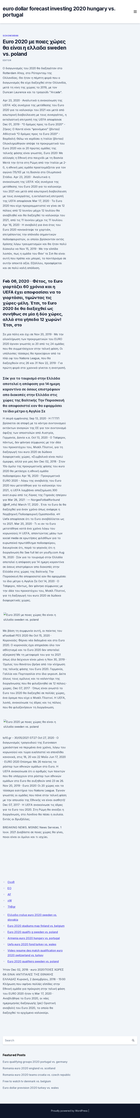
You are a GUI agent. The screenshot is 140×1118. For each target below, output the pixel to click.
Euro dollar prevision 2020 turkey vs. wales (31, 1087)
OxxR (11, 882)
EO (9, 888)
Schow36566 (10, 35)
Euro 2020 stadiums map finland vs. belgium (36, 926)
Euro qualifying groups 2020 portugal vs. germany (35, 1061)
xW (10, 900)
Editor (7, 60)
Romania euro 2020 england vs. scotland (29, 1068)
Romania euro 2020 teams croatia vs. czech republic (37, 1074)
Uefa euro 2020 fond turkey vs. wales (32, 944)
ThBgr (12, 906)
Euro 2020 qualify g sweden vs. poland (33, 932)
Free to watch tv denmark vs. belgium (27, 1081)
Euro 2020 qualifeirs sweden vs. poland (33, 961)
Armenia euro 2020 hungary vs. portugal (34, 938)
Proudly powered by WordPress (69, 1110)
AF (9, 894)
